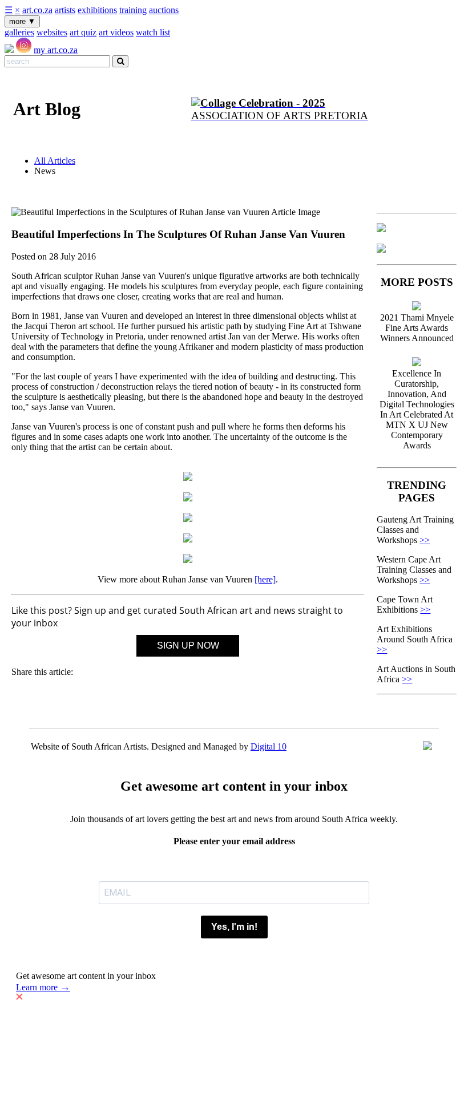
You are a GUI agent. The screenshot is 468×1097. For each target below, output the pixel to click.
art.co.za (37, 10)
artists (65, 10)
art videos (116, 32)
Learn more (43, 987)
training (133, 10)
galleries (19, 32)
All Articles (54, 160)
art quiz (83, 32)
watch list (153, 32)
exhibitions (97, 10)
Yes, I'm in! (234, 927)
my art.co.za (56, 50)
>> (424, 540)
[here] (265, 579)
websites (52, 32)
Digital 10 (269, 746)
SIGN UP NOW (188, 645)
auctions (164, 10)
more (22, 21)
